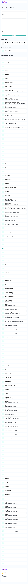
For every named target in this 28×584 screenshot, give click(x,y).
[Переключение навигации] (25, 2)
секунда (3, 28)
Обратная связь (4, 576)
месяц (3, 14)
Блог (3, 575)
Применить (14, 35)
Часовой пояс (4, 31)
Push (3, 577)
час (2, 21)
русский (4, 572)
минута (3, 24)
